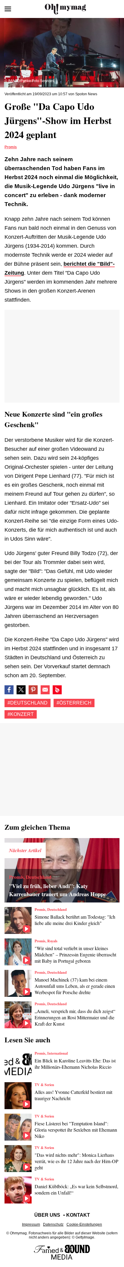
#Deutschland (28, 702)
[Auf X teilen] (21, 689)
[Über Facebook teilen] (9, 689)
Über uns (47, 1215)
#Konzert (21, 714)
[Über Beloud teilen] (57, 689)
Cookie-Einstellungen (84, 1224)
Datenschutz (53, 1224)
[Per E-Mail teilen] (45, 689)
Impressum (31, 1224)
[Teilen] (33, 689)
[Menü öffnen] (8, 9)
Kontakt (78, 1215)
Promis (11, 147)
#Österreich (74, 702)
